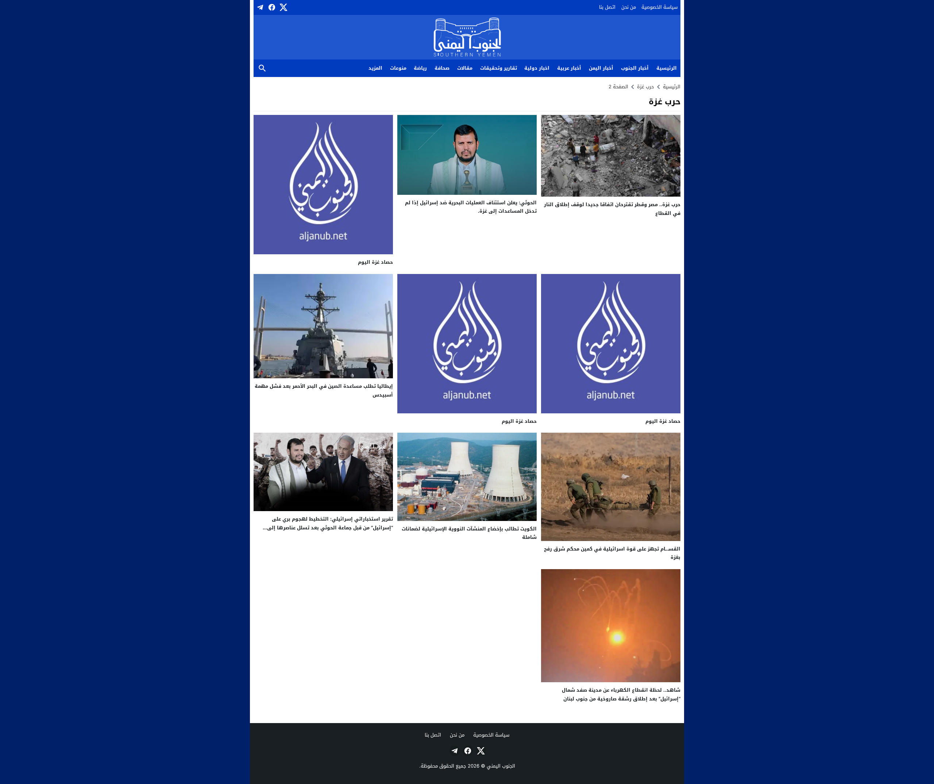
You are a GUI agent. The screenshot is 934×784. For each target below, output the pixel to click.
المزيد (375, 68)
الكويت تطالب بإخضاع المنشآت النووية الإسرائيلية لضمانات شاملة (469, 533)
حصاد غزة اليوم (375, 262)
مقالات (464, 68)
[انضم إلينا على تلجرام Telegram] (259, 7)
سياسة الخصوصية (659, 7)
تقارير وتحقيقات (498, 68)
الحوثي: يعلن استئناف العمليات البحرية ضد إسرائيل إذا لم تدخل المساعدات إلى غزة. (471, 207)
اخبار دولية (536, 68)
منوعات (398, 68)
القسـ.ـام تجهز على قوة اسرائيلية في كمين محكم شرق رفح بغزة (612, 553)
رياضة (420, 68)
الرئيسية (666, 68)
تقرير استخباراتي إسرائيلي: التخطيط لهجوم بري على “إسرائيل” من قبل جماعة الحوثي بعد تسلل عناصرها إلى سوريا (330, 527)
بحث (262, 68)
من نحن (628, 7)
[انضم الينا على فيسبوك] (271, 7)
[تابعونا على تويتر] (283, 7)
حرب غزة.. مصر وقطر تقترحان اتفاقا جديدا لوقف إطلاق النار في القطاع (612, 208)
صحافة (442, 68)
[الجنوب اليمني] (467, 37)
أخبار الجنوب (635, 68)
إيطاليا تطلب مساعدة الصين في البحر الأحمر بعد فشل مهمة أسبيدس (324, 390)
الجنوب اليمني (501, 766)
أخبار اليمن (601, 68)
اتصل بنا (607, 7)
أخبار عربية (569, 68)
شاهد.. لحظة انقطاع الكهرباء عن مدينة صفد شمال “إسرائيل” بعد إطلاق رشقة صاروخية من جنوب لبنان (621, 694)
